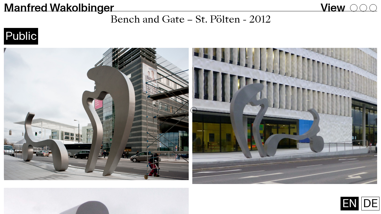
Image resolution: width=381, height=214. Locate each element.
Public (21, 36)
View (333, 8)
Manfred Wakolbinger (59, 8)
